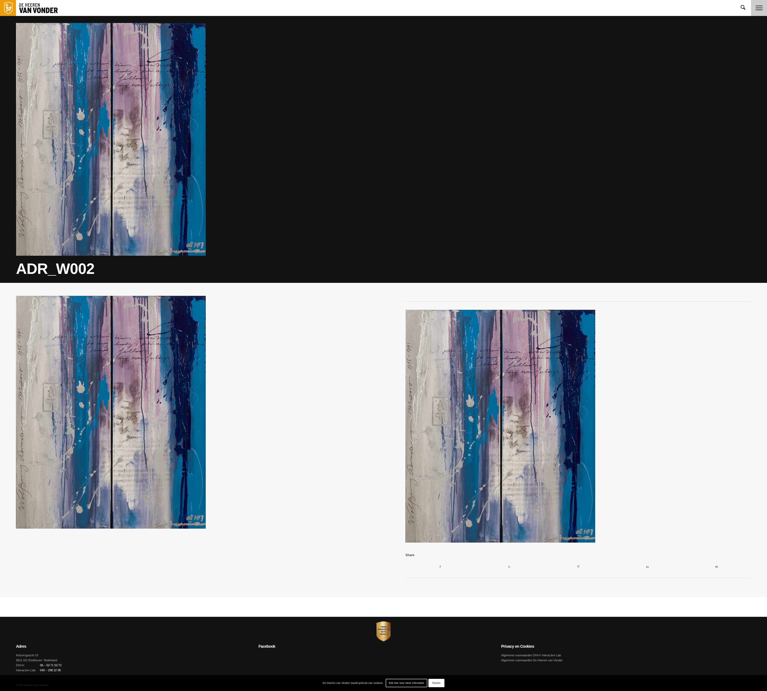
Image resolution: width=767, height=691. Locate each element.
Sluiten (436, 683)
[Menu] (759, 8)
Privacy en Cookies (517, 646)
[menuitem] (743, 8)
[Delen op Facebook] (440, 567)
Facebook (266, 646)
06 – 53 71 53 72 (51, 665)
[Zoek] (743, 8)
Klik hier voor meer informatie (406, 683)
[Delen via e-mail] (716, 567)
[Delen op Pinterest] (578, 567)
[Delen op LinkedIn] (647, 567)
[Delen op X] (509, 567)
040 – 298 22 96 (50, 670)
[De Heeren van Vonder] (42, 8)
